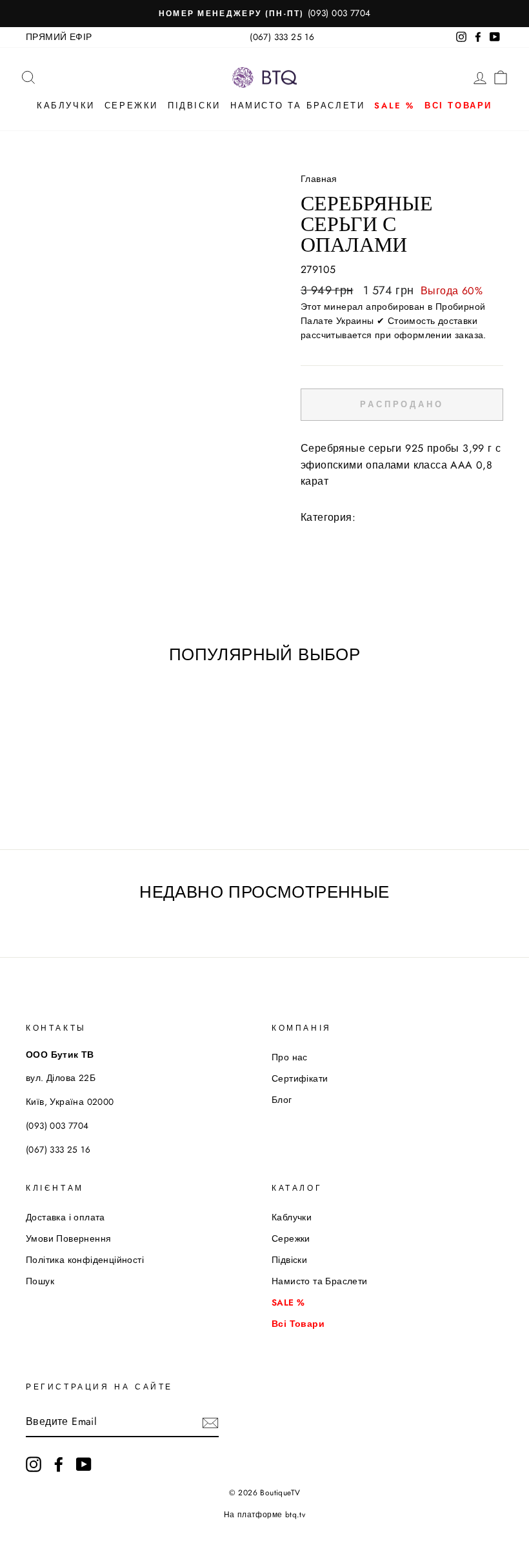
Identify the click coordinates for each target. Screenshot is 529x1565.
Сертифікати (300, 1078)
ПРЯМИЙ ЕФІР (59, 36)
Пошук (40, 1281)
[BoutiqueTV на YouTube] (84, 1464)
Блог (282, 1099)
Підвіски (194, 105)
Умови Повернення (68, 1238)
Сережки (131, 105)
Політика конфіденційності (85, 1259)
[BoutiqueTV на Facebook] (58, 1464)
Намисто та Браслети (297, 105)
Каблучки (66, 105)
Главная (319, 178)
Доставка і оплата (65, 1217)
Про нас (290, 1057)
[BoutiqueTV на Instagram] (33, 1464)
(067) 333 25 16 (282, 36)
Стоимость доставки (432, 320)
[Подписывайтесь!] (210, 1421)
